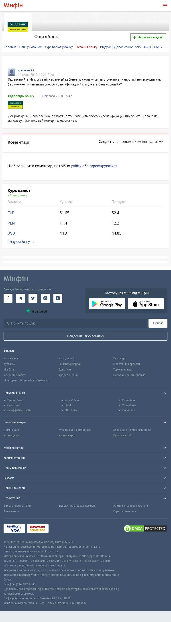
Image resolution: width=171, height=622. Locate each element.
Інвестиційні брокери (126, 364)
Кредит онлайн (68, 375)
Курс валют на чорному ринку (132, 429)
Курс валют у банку (59, 47)
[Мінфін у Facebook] (8, 298)
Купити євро (66, 435)
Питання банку (86, 47)
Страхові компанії (124, 511)
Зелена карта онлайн (17, 505)
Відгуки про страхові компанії (77, 505)
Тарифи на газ (122, 369)
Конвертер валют (14, 375)
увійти (76, 166)
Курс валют (11, 358)
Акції (147, 47)
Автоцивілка (11, 511)
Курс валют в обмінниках (75, 429)
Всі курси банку (19, 242)
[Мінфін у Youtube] (57, 298)
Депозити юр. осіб (127, 47)
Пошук (158, 323)
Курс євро (119, 358)
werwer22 (26, 70)
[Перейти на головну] (13, 5)
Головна (10, 47)
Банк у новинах (30, 47)
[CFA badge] (61, 529)
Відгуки (105, 47)
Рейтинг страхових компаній (131, 505)
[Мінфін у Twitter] (32, 298)
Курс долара (67, 358)
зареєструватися (103, 166)
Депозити (65, 369)
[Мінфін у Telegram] (20, 298)
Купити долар (12, 435)
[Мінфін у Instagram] (45, 298)
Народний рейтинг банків (129, 375)
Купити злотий (122, 435)
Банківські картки (70, 364)
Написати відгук (150, 37)
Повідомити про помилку (85, 336)
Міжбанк (9, 369)
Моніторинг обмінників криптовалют (26, 380)
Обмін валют (12, 429)
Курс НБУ (9, 364)
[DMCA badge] (145, 529)
